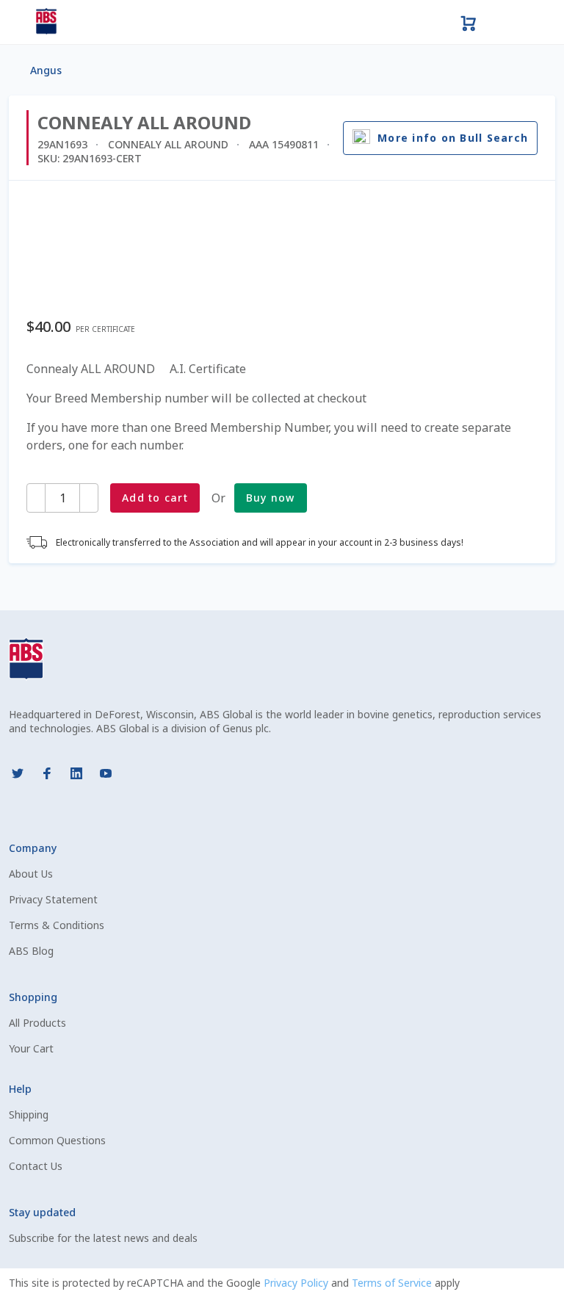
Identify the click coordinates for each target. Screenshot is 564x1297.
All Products (37, 1023)
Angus (46, 70)
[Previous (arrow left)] (25, 648)
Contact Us (35, 1166)
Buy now (270, 498)
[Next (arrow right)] (538, 648)
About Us (31, 874)
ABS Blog (31, 951)
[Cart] (468, 22)
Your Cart (31, 1048)
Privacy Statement (53, 899)
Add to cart (155, 498)
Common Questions (57, 1140)
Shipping (28, 1114)
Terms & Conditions (56, 925)
